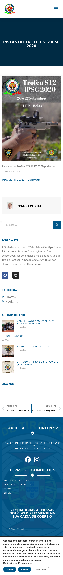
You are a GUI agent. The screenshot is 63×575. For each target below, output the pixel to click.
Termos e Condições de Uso (19, 484)
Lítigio (7, 493)
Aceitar (10, 569)
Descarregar (34, 179)
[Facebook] (5, 275)
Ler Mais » (21, 327)
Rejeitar (24, 569)
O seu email (16, 529)
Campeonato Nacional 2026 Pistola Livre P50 (35, 322)
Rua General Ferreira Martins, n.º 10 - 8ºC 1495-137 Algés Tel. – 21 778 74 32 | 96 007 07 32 (32, 446)
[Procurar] (57, 225)
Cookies (8, 488)
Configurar (41, 569)
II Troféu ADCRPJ (13, 336)
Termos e (32, 470)
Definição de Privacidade (17, 563)
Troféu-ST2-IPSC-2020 (13, 179)
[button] (56, 7)
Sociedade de (32, 428)
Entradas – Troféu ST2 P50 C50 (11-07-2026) (37, 363)
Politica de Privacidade (17, 480)
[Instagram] (15, 275)
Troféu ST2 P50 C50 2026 (33, 346)
